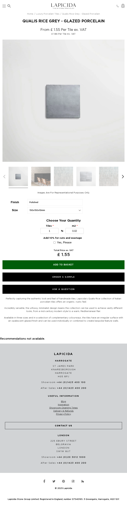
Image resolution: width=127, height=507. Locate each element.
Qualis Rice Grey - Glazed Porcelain (81, 14)
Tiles (49, 226)
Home (30, 14)
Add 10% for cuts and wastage (62, 238)
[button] (123, 176)
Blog (63, 402)
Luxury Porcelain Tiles (47, 14)
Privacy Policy (63, 414)
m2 (74, 226)
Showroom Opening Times (63, 408)
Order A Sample (63, 277)
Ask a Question (63, 289)
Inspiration (63, 405)
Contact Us (63, 425)
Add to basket (63, 264)
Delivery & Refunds (63, 411)
